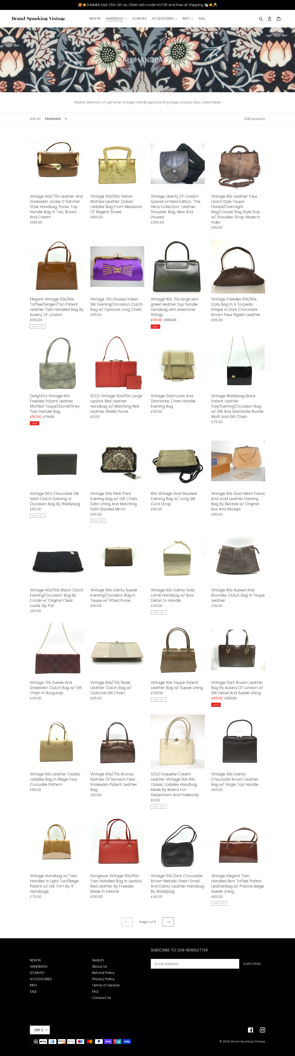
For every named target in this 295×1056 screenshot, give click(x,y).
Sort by (35, 119)
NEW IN (35, 960)
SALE (33, 991)
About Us (99, 966)
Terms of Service (106, 985)
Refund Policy (103, 972)
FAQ (95, 991)
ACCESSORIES (41, 979)
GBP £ (39, 1029)
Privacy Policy (103, 979)
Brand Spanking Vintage (248, 1041)
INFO (33, 985)
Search (98, 960)
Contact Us (101, 997)
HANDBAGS (39, 966)
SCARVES (37, 972)
